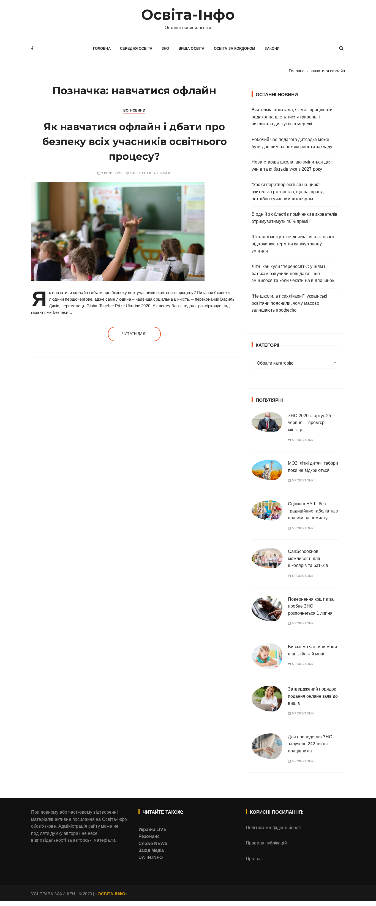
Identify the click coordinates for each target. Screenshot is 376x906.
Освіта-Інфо (188, 14)
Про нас (254, 858)
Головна (102, 48)
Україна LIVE (152, 829)
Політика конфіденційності (273, 827)
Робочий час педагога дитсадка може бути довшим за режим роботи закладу (292, 143)
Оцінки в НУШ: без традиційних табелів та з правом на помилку (313, 511)
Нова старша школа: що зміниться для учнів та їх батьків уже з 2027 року (292, 165)
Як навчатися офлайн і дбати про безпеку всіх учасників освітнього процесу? (134, 141)
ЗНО (165, 48)
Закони (272, 48)
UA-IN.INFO (150, 857)
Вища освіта (192, 48)
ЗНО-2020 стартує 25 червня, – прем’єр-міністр (309, 422)
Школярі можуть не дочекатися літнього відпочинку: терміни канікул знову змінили (293, 243)
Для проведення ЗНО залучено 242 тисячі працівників (310, 744)
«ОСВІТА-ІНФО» (111, 893)
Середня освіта (136, 48)
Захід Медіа (151, 850)
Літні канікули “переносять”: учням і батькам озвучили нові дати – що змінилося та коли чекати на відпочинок (293, 273)
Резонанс (149, 836)
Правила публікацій (266, 843)
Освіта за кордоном (234, 48)
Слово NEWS (153, 843)
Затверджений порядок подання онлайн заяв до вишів (313, 696)
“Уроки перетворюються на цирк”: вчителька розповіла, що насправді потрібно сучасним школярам (288, 191)
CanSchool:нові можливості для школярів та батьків (308, 558)
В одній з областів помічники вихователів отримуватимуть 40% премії (294, 218)
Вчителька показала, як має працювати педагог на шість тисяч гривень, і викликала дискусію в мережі (292, 116)
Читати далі (134, 334)
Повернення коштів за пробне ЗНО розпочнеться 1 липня (311, 606)
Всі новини (134, 110)
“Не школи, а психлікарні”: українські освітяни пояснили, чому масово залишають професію (289, 303)
